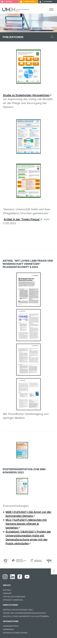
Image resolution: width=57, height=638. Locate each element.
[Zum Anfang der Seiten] (53, 571)
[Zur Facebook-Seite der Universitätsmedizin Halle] (19, 576)
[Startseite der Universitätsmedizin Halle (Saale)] (15, 9)
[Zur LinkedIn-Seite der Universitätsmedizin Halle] (12, 576)
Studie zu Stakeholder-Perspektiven (26, 95)
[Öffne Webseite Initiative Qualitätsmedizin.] (6, 561)
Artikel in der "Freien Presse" (22, 219)
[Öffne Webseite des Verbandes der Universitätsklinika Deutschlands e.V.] (19, 560)
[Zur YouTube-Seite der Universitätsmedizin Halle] (27, 576)
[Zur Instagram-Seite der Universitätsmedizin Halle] (5, 576)
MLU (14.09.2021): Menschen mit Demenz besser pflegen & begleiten (26, 523)
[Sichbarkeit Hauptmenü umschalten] (51, 9)
